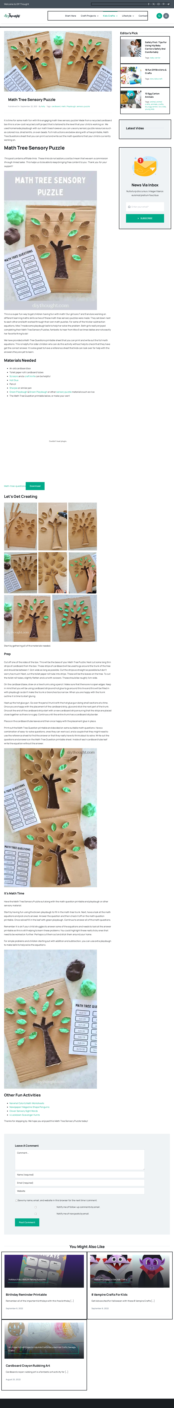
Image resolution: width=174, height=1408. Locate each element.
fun (160, 106)
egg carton (153, 106)
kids (164, 106)
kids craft (158, 79)
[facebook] (149, 4)
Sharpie (14, 387)
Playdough (71, 106)
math (63, 106)
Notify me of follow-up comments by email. (78, 1206)
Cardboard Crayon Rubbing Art (28, 1366)
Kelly (43, 106)
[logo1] (12, 14)
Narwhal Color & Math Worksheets (27, 1103)
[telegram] (168, 4)
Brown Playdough (38, 391)
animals (154, 104)
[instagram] (158, 4)
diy (146, 106)
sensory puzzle (83, 106)
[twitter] (154, 4)
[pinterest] (163, 4)
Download (35, 486)
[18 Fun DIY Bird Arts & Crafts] (131, 68)
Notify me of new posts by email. (73, 1213)
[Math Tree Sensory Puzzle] (58, 32)
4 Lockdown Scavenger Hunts (25, 1114)
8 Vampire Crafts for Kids (109, 1295)
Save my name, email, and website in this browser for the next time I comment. (57, 1200)
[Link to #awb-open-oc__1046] (159, 16)
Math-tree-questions (15, 486)
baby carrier (155, 58)
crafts (160, 104)
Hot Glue (14, 380)
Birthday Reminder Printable (26, 1295)
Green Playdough (18, 391)
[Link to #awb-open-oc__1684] (166, 16)
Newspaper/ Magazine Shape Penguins (29, 1107)
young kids (149, 109)
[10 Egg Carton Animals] (131, 92)
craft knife (30, 376)
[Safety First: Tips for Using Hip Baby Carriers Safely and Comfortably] (131, 41)
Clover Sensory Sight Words (24, 1110)
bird (152, 79)
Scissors (14, 376)
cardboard (56, 106)
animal (153, 102)
